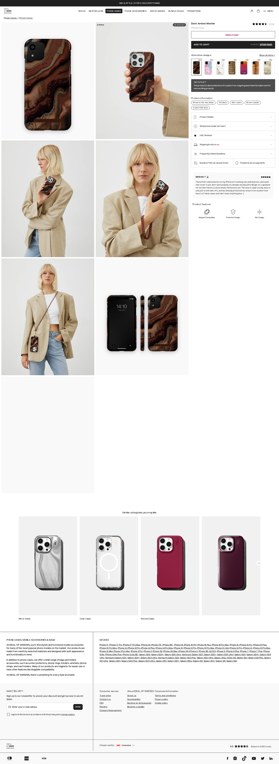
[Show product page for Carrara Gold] (220, 67)
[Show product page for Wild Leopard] (232, 67)
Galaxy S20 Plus (129, 661)
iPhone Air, (146, 645)
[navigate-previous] (259, 563)
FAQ (101, 703)
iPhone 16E (168, 645)
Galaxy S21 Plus (255, 658)
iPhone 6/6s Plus (113, 654)
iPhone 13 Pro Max (205, 648)
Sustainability (133, 699)
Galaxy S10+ (173, 661)
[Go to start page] (7, 11)
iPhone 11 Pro (137, 651)
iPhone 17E (156, 645)
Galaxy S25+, (210, 654)
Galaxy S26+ (157, 654)
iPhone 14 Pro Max (164, 648)
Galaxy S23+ (133, 658)
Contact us (105, 699)
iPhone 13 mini (222, 648)
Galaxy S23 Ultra (149, 658)
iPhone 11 (148, 651)
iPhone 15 (234, 645)
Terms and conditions (165, 696)
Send (78, 707)
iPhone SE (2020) (207, 651)
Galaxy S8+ (231, 661)
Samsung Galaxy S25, (192, 654)
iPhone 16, (178, 645)
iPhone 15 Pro (245, 645)
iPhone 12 (247, 648)
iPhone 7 (244, 651)
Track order (105, 696)
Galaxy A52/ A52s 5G (225, 658)
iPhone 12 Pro (236, 648)
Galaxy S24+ (253, 654)
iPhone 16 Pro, (190, 645)
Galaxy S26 (144, 654)
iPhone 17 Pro (115, 645)
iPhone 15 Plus (260, 645)
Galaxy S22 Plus (188, 658)
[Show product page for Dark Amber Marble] (196, 67)
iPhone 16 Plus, (204, 645)
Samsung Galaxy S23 (115, 658)
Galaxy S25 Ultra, (225, 654)
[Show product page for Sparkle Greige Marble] (267, 67)
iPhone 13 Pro (190, 648)
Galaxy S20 (114, 661)
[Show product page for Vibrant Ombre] (243, 67)
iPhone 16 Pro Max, (220, 645)
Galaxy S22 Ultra (205, 658)
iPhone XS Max (170, 651)
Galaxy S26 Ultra (173, 654)
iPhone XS (157, 651)
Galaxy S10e (186, 661)
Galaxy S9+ (209, 661)
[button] (251, 746)
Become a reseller (135, 707)
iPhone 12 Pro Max (261, 648)
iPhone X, (193, 651)
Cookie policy (161, 703)
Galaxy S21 (241, 658)
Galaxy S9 (198, 661)
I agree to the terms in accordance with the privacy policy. (43, 714)
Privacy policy (161, 699)
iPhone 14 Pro (133, 648)
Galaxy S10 (160, 661)
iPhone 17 (104, 645)
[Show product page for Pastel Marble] (208, 67)
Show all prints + (267, 55)
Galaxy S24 (240, 654)
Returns (103, 707)
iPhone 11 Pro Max (122, 651)
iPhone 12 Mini (106, 651)
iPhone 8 (221, 651)
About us (131, 696)
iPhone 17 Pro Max (131, 645)
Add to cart (233, 45)
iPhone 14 (122, 648)
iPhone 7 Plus (255, 651)
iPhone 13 (178, 648)
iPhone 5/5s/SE (130, 654)
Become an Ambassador (139, 703)
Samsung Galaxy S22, (169, 658)
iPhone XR (183, 651)
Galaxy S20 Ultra (146, 661)
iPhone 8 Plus (232, 651)
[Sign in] (252, 11)
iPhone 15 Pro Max (108, 648)
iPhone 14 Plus (148, 648)
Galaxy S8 (220, 661)
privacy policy (68, 714)
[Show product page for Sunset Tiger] (255, 67)
